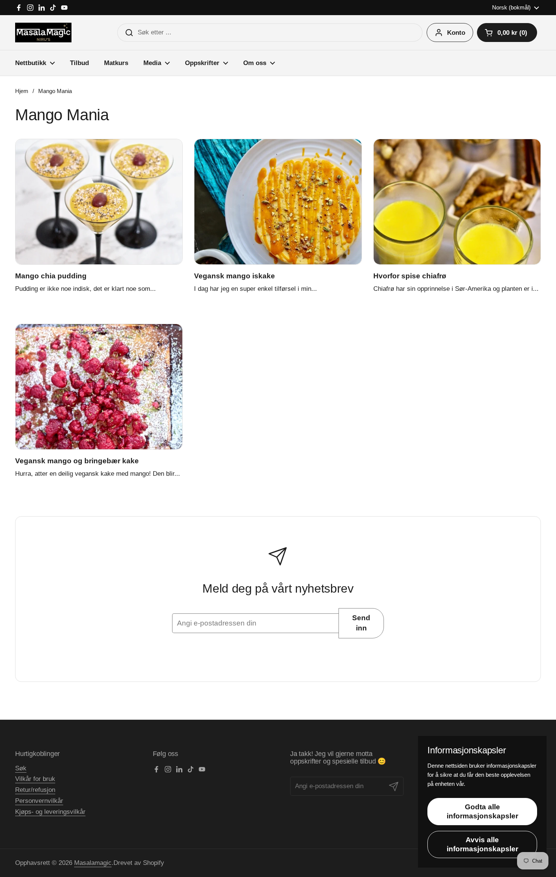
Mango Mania (55, 91)
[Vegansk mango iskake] (278, 202)
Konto (456, 32)
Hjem (21, 91)
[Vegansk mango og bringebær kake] (99, 387)
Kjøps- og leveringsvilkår (50, 811)
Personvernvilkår (39, 800)
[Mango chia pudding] (99, 202)
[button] (507, 32)
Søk (20, 768)
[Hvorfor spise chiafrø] (457, 202)
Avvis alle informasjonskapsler (482, 844)
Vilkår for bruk (35, 778)
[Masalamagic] (43, 32)
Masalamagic (93, 862)
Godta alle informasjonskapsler (482, 811)
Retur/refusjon (35, 789)
